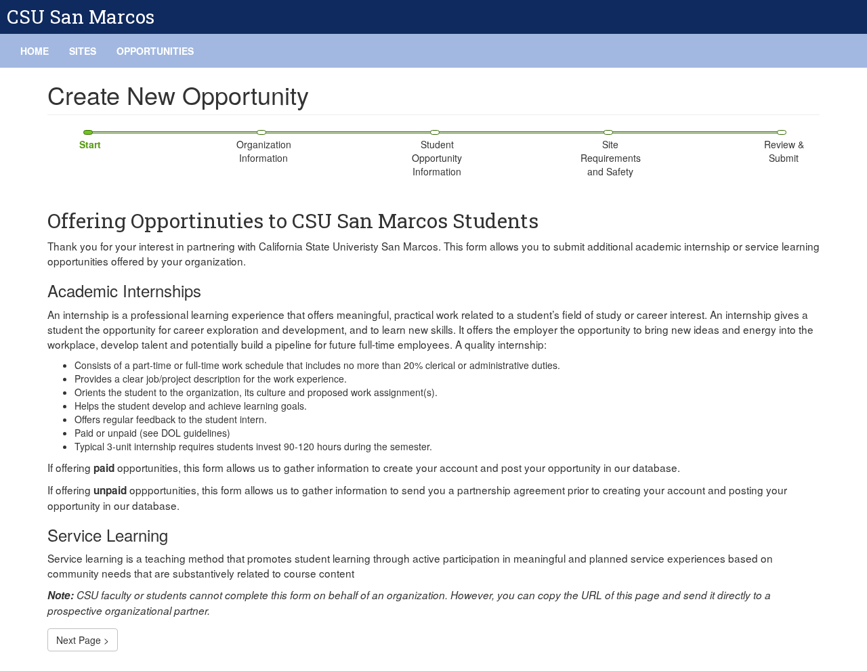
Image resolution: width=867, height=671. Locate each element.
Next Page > (82, 640)
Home (34, 51)
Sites (82, 51)
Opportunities (155, 51)
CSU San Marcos (80, 16)
